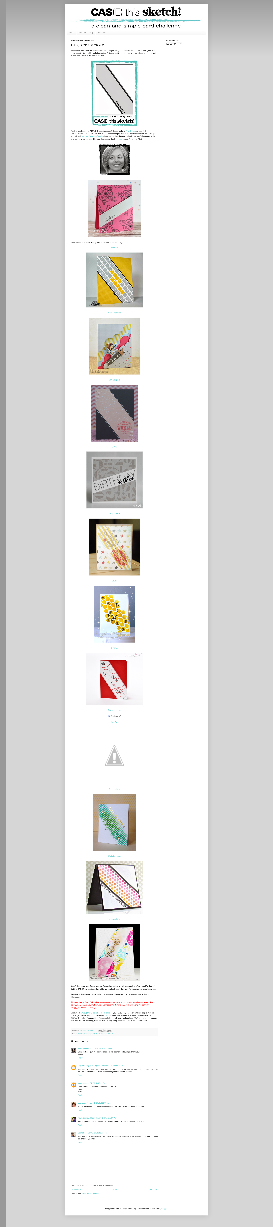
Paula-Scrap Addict (86, 1118)
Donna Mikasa (114, 789)
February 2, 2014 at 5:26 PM (105, 1118)
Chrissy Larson (114, 313)
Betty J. (114, 648)
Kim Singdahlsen (114, 710)
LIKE (107, 1015)
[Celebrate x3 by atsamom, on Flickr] (114, 716)
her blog (85, 136)
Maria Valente (83, 1048)
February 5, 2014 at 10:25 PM (96, 1133)
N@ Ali (114, 447)
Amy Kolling (131, 131)
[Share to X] (105, 1030)
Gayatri (114, 581)
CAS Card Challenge (85, 1034)
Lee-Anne (82, 1103)
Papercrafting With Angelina (89, 1066)
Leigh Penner (114, 514)
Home (71, 32)
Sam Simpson (114, 380)
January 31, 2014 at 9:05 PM (94, 1083)
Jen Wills (114, 248)
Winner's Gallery (85, 32)
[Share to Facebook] (107, 1030)
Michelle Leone (114, 856)
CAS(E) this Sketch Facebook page (95, 1013)
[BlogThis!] (102, 1030)
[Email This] (99, 1030)
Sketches (102, 32)
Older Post (153, 1189)
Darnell (81, 1133)
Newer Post (76, 1189)
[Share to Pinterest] (110, 1030)
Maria (80, 1083)
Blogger (164, 1209)
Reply (80, 1058)
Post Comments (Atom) (90, 1193)
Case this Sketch (107, 1034)
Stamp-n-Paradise (96, 136)
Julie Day (114, 722)
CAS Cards (97, 1034)
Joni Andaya (114, 919)
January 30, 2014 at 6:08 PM (112, 1066)
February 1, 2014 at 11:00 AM (98, 1103)
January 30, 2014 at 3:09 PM (101, 1048)
